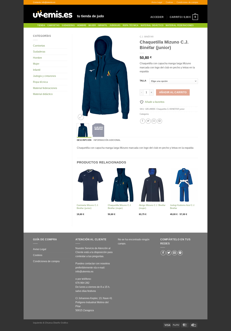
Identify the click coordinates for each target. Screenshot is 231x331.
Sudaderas (68, 25)
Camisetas (53, 25)
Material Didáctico (152, 25)
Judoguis (115, 25)
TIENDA (41, 25)
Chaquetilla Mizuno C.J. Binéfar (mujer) (119, 206)
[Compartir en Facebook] (142, 121)
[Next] (130, 77)
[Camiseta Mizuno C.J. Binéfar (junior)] (91, 185)
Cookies (169, 2)
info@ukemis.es (84, 271)
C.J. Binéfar (147, 37)
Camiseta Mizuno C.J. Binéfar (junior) (88, 206)
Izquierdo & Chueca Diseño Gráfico (50, 322)
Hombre (81, 25)
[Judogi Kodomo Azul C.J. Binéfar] (184, 185)
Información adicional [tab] (107, 140)
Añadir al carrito (173, 92)
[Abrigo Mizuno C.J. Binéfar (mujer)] (153, 185)
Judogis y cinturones (44, 76)
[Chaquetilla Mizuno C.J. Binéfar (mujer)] (122, 185)
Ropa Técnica (130, 25)
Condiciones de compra (187, 2)
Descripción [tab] (84, 140)
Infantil (102, 25)
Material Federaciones (180, 25)
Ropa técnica (40, 82)
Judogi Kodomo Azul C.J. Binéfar (182, 206)
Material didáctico (43, 94)
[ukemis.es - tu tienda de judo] (52, 14)
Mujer (92, 25)
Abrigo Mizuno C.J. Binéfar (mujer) (152, 206)
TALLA (143, 81)
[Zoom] (81, 117)
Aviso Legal (156, 2)
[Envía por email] (154, 121)
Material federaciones (45, 88)
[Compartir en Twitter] (148, 121)
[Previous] (82, 77)
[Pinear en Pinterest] (159, 121)
